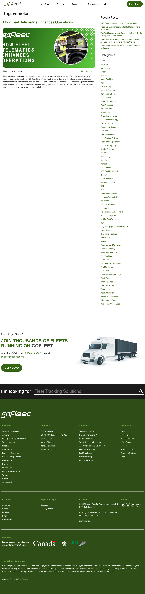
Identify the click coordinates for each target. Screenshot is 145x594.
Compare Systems (128, 453)
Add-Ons (104, 64)
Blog (83, 71)
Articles (103, 75)
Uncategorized (106, 282)
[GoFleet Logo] (12, 4)
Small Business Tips (108, 252)
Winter (5, 475)
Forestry (5, 446)
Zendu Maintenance (49, 446)
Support (44, 505)
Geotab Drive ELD (48, 449)
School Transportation (11, 457)
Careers (5, 508)
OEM (102, 223)
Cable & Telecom (107, 90)
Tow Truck (104, 271)
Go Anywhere (46, 438)
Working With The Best (110, 304)
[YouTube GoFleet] (138, 505)
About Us (6, 505)
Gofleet (103, 164)
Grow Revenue (106, 178)
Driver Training (85, 457)
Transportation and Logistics (112, 274)
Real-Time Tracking (108, 234)
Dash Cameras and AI (88, 435)
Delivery (5, 464)
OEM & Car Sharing (87, 449)
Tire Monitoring (106, 267)
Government (105, 167)
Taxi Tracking (106, 256)
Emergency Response (109, 127)
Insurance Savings (108, 204)
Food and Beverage (10, 453)
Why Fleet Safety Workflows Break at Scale (118, 23)
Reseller (5, 512)
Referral (5, 516)
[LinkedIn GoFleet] (128, 505)
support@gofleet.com (12, 356)
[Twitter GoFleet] (133, 505)
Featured (104, 131)
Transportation (8, 442)
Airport (103, 72)
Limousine (104, 208)
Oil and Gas (7, 467)
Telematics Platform (87, 431)
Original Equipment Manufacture (114, 226)
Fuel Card (104, 153)
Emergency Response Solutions (15, 438)
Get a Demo (134, 4)
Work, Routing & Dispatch (90, 442)
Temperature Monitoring (110, 263)
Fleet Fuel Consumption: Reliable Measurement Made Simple (120, 28)
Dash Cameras (106, 105)
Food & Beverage (107, 149)
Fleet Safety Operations (110, 142)
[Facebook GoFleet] (123, 505)
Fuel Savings (105, 156)
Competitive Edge (108, 94)
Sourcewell (7, 482)
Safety (103, 241)
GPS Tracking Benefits (109, 171)
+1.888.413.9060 (32, 353)
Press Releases (106, 230)
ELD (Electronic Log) (109, 120)
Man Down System (108, 215)
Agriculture (105, 68)
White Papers (126, 442)
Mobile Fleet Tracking (109, 219)
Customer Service (108, 101)
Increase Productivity (109, 197)
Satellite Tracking (107, 248)
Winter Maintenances (109, 296)
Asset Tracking (106, 79)
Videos (124, 446)
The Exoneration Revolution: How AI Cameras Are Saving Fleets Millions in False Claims (119, 40)
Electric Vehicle (106, 123)
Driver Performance (108, 116)
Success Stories (127, 438)
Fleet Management (108, 134)
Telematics (90, 71)
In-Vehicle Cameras (108, 193)
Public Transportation (11, 471)
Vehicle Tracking (107, 285)
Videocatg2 (105, 289)
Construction (105, 97)
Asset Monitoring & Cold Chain (92, 446)
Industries (104, 201)
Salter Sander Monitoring (110, 245)
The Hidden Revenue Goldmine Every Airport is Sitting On (120, 46)
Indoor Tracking (86, 460)
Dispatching (105, 112)
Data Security (106, 108)
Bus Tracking (105, 86)
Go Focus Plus (47, 431)
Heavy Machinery (107, 182)
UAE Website (84, 521)
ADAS (102, 61)
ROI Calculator (127, 449)
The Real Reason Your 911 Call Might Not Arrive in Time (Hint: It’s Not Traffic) (121, 34)
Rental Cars (105, 237)
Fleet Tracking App (108, 145)
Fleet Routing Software (110, 138)
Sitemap (124, 457)
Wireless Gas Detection (110, 300)
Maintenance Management (111, 212)
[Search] (141, 391)
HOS (102, 186)
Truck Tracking (106, 278)
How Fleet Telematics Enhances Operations (38, 22)
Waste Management (108, 293)
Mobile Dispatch (47, 442)
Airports (5, 435)
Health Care (7, 460)
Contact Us (7, 519)
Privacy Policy (47, 508)
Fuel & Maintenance (87, 453)
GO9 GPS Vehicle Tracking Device (55, 435)
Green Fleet (105, 175)
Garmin (103, 160)
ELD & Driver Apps (87, 438)
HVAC (102, 189)
